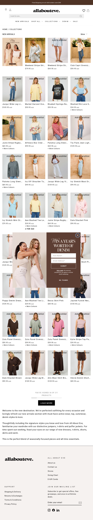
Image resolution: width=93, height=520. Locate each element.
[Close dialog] (78, 235)
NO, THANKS (63, 280)
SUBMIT (63, 266)
